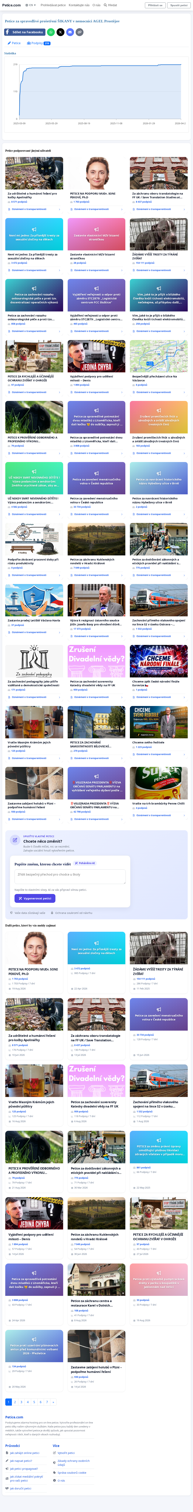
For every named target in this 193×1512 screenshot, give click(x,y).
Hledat (112, 5)
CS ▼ (32, 5)
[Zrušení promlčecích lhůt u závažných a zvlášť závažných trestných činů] (159, 429)
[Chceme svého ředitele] (159, 732)
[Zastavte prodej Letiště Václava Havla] (34, 610)
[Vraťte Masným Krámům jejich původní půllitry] (34, 734)
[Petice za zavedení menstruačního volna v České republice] (97, 490)
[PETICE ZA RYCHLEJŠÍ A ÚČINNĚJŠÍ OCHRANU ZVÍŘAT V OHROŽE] (34, 368)
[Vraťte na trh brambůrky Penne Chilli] (159, 793)
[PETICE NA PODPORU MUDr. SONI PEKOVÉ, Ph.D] (97, 185)
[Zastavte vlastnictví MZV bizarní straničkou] (97, 246)
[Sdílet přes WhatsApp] (51, 32)
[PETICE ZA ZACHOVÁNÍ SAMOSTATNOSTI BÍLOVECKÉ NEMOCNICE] (97, 734)
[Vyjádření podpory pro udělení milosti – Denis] (97, 368)
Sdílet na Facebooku (28, 32)
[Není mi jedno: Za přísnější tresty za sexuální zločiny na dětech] (34, 246)
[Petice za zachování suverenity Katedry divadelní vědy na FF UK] (97, 673)
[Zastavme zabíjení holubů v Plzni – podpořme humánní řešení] (34, 795)
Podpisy (40, 43)
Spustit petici (179, 5)
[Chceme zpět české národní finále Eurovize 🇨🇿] (159, 673)
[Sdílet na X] (60, 32)
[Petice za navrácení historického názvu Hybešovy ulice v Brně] (159, 490)
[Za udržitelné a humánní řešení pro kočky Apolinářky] (34, 185)
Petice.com (11, 5)
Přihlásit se (155, 5)
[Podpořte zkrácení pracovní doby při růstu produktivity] (34, 551)
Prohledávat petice (53, 5)
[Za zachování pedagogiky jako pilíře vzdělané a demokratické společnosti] (34, 673)
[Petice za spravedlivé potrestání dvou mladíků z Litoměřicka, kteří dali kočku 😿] (97, 429)
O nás (96, 5)
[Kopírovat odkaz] (79, 32)
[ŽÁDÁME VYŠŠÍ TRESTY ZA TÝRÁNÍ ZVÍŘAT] (159, 246)
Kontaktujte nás (79, 5)
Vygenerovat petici (37, 898)
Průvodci (12, 1445)
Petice (16, 43)
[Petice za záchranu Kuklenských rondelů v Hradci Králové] (97, 551)
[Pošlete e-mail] (70, 32)
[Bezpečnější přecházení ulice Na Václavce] (159, 368)
